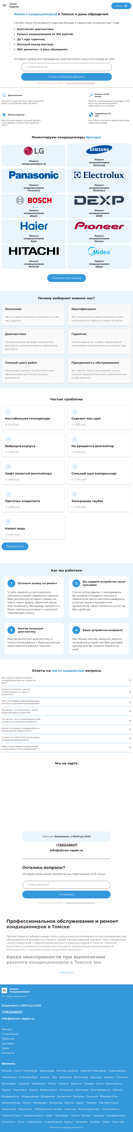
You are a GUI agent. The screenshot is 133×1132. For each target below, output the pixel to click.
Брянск (118, 1089)
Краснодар (47, 1070)
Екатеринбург (28, 1077)
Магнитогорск (108, 1102)
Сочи (20, 1121)
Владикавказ (30, 1096)
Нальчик (70, 1109)
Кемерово (40, 1102)
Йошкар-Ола (109, 1096)
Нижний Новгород (93, 1070)
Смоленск (8, 1121)
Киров (33, 1089)
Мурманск (25, 1109)
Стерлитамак (53, 1121)
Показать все (15, 546)
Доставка (8, 1043)
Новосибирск (117, 1070)
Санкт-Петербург (26, 1070)
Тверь (106, 1121)
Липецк (91, 1102)
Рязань (86, 1115)
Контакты (8, 1052)
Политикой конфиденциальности (80, 83)
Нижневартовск (89, 1109)
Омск (99, 1083)
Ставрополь (34, 1121)
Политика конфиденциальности (66, 1127)
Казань (45, 1077)
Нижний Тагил (12, 1115)
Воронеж (65, 1077)
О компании (10, 1033)
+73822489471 (66, 845)
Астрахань (66, 1089)
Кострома (55, 1102)
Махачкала (9, 1109)
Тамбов (95, 1121)
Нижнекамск (111, 1109)
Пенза (75, 1115)
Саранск (98, 1115)
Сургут (68, 1121)
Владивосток (10, 1096)
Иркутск (76, 1083)
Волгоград (81, 1077)
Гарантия (8, 1038)
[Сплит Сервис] (4, 5)
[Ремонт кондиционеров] (4, 990)
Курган (69, 1102)
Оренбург (62, 1115)
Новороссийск (34, 1115)
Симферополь (116, 1115)
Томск (52, 1083)
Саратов (24, 1083)
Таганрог (81, 1121)
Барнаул (96, 1077)
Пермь (6, 1089)
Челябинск (9, 1077)
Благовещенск (101, 1089)
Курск (80, 1102)
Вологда (78, 1096)
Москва (7, 1070)
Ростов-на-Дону (68, 1070)
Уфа (54, 1077)
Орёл (49, 1115)
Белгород (82, 1089)
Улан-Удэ (118, 1121)
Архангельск (48, 1089)
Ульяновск (20, 1089)
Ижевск (109, 1077)
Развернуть (67, 972)
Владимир (48, 1096)
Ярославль (9, 1083)
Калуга (26, 1102)
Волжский (64, 1096)
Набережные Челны (48, 1109)
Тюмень (63, 1083)
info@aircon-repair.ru (66, 850)
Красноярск (113, 1083)
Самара (89, 1083)
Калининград (11, 1102)
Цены (5, 1048)
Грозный (92, 1096)
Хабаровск (38, 1083)
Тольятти (122, 1077)
